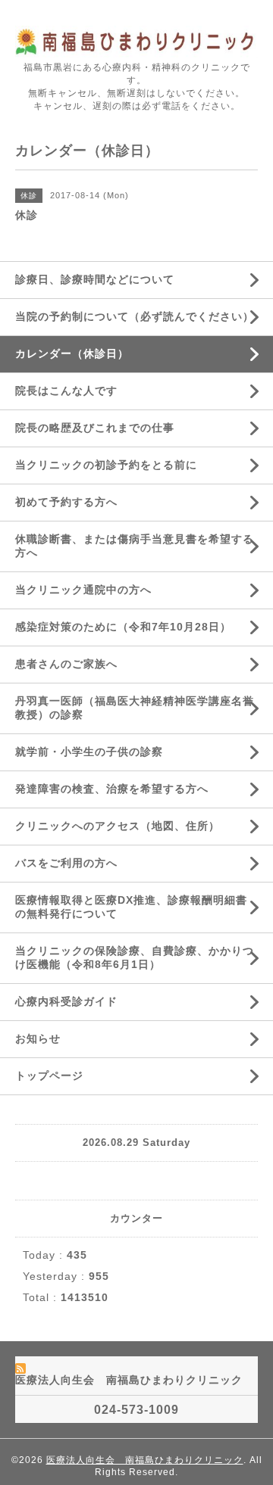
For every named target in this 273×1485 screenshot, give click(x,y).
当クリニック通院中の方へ (83, 590)
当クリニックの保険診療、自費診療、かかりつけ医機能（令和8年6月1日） (134, 957)
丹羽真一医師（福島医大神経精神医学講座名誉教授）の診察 (134, 708)
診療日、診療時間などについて (94, 279)
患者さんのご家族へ (66, 664)
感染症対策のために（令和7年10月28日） (123, 627)
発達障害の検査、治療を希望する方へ (112, 789)
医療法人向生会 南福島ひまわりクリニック (144, 1460)
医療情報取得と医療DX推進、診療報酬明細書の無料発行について (131, 907)
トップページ (49, 1075)
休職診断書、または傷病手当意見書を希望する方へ (134, 546)
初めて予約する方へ (66, 502)
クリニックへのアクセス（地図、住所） (117, 826)
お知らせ (38, 1038)
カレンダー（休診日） (72, 353)
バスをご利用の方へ (66, 863)
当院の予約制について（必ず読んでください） (134, 316)
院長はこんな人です (66, 390)
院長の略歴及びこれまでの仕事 (94, 428)
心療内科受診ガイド (66, 1001)
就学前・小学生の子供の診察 (89, 752)
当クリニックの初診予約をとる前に (106, 465)
